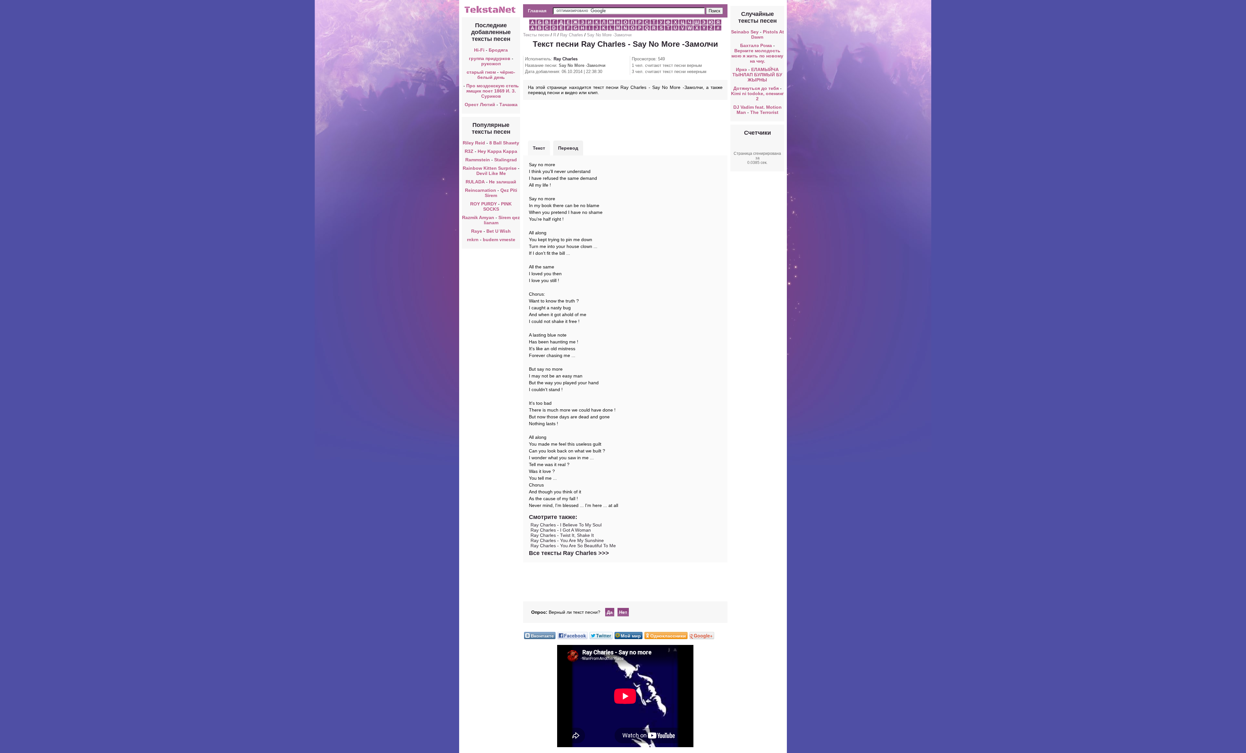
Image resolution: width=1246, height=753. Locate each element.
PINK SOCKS (497, 206)
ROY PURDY (484, 203)
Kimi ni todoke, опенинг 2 (757, 96)
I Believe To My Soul (581, 524)
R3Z (469, 151)
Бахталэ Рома (756, 45)
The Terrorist (764, 112)
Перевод (568, 148)
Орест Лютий (480, 104)
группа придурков (489, 58)
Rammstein (477, 159)
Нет (623, 612)
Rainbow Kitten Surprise (490, 168)
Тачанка (508, 104)
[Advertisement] (625, 119)
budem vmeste (499, 239)
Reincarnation (480, 190)
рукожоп (491, 63)
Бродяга (498, 50)
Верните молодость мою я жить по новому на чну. (757, 56)
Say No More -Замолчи (609, 34)
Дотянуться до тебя (756, 88)
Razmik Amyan (478, 217)
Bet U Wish (498, 231)
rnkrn (473, 239)
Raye (476, 231)
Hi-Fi (479, 50)
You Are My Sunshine (582, 540)
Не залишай (502, 181)
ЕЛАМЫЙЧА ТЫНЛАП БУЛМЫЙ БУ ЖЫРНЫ (757, 74)
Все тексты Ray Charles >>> (569, 553)
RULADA (475, 181)
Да (610, 612)
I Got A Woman (575, 530)
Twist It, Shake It (577, 535)
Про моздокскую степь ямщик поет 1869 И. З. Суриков (492, 91)
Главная (537, 10)
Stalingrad (505, 159)
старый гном (481, 72)
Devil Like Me (491, 173)
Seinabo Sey (745, 31)
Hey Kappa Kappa (497, 151)
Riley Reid (474, 142)
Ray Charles (571, 34)
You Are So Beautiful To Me (588, 545)
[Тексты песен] (491, 12)
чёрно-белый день (496, 74)
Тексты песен (536, 34)
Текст (539, 148)
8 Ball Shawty (504, 142)
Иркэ (741, 69)
